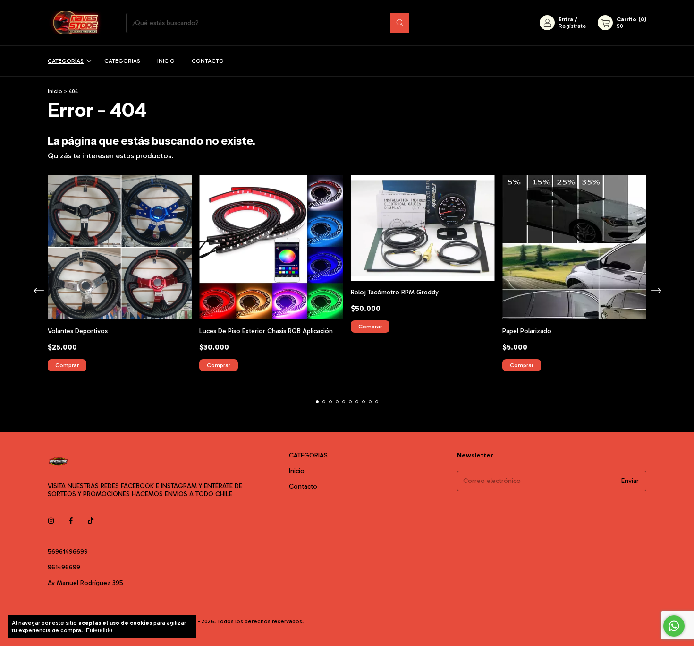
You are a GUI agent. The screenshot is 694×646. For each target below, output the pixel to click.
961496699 (64, 567)
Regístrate (572, 26)
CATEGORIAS (122, 61)
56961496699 (68, 552)
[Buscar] (399, 23)
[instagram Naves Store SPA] (51, 521)
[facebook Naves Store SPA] (71, 521)
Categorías (66, 61)
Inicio (166, 61)
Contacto (208, 61)
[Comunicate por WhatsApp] (674, 626)
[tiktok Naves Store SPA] (90, 521)
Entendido (99, 630)
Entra (566, 19)
